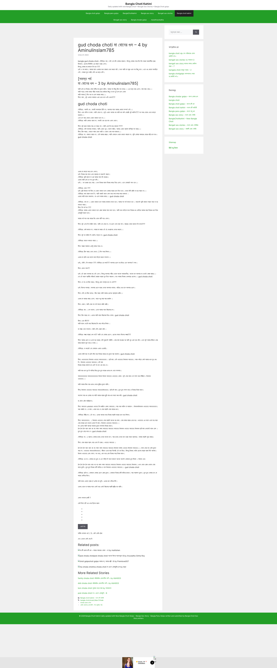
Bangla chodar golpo (139, 20)
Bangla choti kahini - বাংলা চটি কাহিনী (92, 598)
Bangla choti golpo (93, 13)
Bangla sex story (147, 13)
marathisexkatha (157, 20)
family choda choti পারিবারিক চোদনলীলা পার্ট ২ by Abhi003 (99, 578)
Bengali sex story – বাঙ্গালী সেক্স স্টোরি (182, 129)
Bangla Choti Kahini (138, 3)
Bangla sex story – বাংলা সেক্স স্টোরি (182, 115)
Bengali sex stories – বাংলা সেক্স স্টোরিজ (183, 125)
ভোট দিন (82, 526)
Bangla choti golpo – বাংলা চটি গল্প (181, 104)
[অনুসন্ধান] (196, 32)
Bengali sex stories (165, 13)
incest (92, 600)
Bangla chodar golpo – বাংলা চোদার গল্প (183, 96)
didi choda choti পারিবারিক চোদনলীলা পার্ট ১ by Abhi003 (98, 583)
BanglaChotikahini (130, 13)
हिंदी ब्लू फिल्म (173, 148)
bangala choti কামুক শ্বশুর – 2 (180, 70)
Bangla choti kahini (184, 13)
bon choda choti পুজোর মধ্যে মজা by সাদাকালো (94, 588)
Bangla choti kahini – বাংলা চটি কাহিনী (183, 107)
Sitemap (172, 142)
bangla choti (84, 600)
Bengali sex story (120, 20)
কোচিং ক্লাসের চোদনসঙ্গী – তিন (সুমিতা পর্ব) (91, 605)
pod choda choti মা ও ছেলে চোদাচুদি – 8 (92, 593)
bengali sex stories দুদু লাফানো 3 (181, 60)
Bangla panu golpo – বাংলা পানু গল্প (182, 111)
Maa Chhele (99, 600)
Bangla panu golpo (111, 13)
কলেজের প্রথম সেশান (85, 602)
